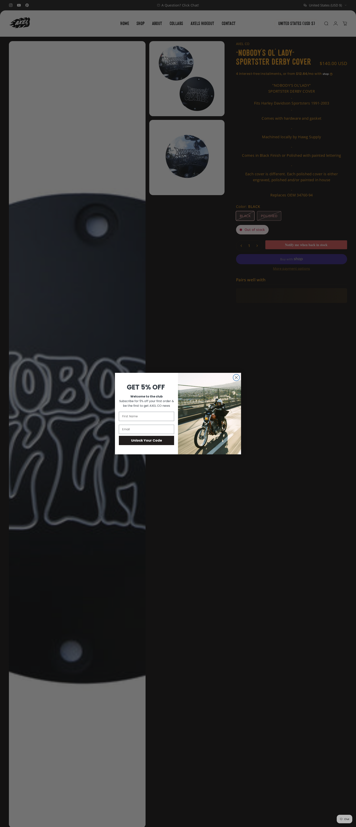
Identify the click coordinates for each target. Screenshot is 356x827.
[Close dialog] (236, 377)
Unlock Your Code (146, 440)
